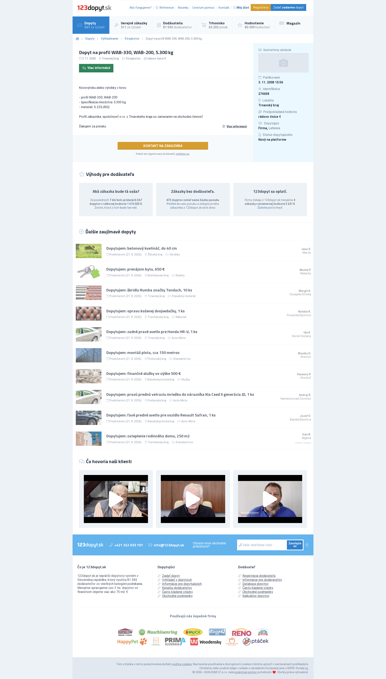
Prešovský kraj (157, 358)
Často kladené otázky (177, 592)
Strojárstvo (132, 38)
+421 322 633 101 (128, 545)
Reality (180, 275)
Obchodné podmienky (177, 596)
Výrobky (174, 254)
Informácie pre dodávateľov (262, 580)
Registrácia (260, 7)
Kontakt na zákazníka (163, 146)
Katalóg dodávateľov (177, 588)
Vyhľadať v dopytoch (177, 580)
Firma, (269, 128)
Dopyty (89, 38)
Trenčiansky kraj (158, 317)
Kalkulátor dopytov (255, 596)
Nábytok (181, 317)
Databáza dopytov (255, 584)
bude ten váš (128, 207)
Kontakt (224, 7)
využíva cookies (181, 664)
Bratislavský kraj (158, 275)
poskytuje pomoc (246, 672)
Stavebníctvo (182, 358)
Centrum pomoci (203, 7)
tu (306, 668)
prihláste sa (182, 153)
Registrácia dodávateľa (258, 576)
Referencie (166, 7)
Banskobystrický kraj (161, 379)
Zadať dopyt (288, 7)
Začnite (262, 207)
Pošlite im (173, 203)
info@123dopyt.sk (169, 545)
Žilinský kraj (155, 254)
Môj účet (243, 7)
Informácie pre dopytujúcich (182, 584)
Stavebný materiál (183, 296)
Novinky (183, 7)
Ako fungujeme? (140, 7)
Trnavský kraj (268, 105)
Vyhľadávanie (109, 38)
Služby (185, 379)
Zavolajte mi (294, 545)
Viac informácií (98, 68)
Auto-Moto (179, 338)
